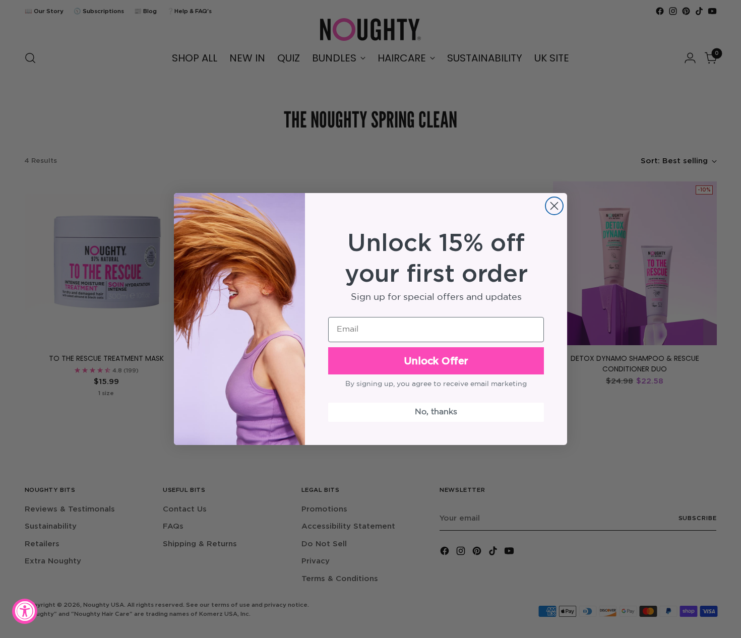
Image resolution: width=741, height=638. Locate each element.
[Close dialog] (554, 206)
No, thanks (436, 412)
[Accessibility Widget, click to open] (24, 611)
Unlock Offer (436, 360)
